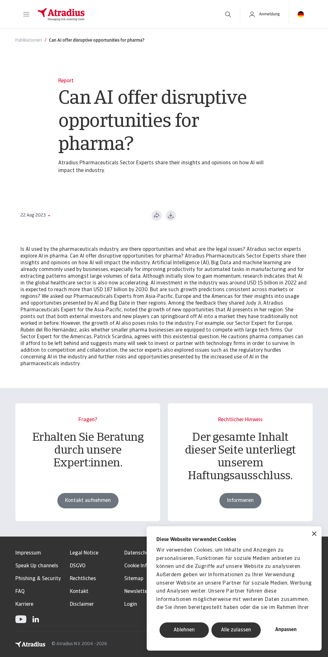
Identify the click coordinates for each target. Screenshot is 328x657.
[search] (228, 14)
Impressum (28, 553)
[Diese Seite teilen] (157, 215)
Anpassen (286, 629)
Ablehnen (184, 630)
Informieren (240, 500)
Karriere (24, 604)
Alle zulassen (236, 630)
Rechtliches (83, 578)
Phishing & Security (38, 578)
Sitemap (134, 578)
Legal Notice (84, 553)
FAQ (20, 591)
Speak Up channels (36, 566)
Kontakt (79, 591)
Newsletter (136, 591)
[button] (26, 14)
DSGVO (78, 566)
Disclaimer (82, 604)
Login (130, 604)
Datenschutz (139, 553)
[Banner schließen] (314, 534)
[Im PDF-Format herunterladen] (171, 215)
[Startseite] (124, 14)
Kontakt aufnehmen (88, 500)
